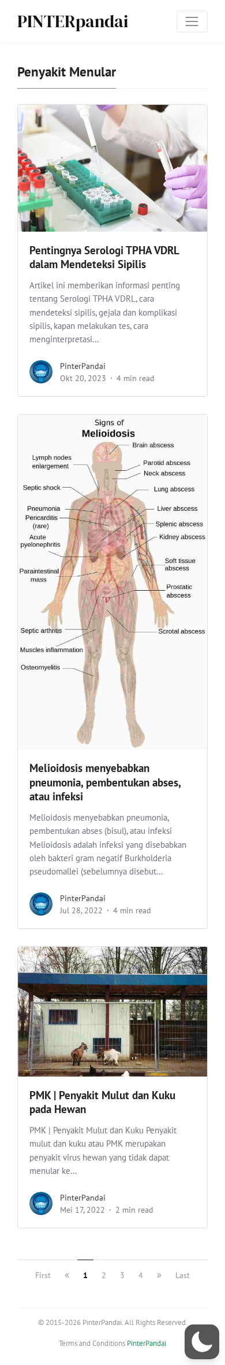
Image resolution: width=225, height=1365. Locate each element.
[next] (159, 1275)
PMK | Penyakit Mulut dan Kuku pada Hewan (102, 1102)
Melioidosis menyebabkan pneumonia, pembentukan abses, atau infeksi (105, 782)
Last (182, 1275)
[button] (202, 1341)
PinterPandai (83, 366)
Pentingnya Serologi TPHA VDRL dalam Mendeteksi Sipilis (104, 257)
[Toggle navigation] (192, 21)
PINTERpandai (72, 21)
